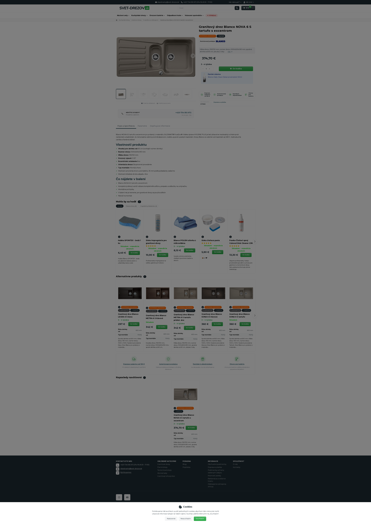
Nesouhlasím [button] (186, 519)
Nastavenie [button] (171, 519)
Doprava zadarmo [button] (207, 36)
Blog (184, 464)
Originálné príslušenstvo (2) (148, 206)
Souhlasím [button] (200, 519)
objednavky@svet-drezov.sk (131, 469)
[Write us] (117, 472)
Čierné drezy (162, 467)
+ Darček (221, 36)
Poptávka (186, 467)
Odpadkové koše (174, 15)
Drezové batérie (156, 15)
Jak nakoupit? (234, 2)
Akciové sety (122, 15)
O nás (235, 464)
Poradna (187, 461)
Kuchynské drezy (124, 20)
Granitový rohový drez (166, 476)
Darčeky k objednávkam (237, 94)
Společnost (238, 461)
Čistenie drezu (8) (131, 206)
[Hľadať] (237, 8)
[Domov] (134, 8)
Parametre (142, 126)
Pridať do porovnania (164, 103)
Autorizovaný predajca (221, 94)
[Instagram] (119, 497)
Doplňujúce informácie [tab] (160, 126)
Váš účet (249, 2)
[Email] (117, 469)
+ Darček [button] (135, 310)
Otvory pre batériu (237, 364)
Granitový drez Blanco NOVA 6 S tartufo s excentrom (184, 418)
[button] (253, 8)
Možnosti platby (214, 476)
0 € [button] (248, 8)
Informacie (213, 461)
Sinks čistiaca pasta (211, 240)
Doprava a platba (220, 102)
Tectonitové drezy (164, 470)
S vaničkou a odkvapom (150, 20)
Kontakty (236, 467)
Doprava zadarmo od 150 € (207, 94)
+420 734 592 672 (183, 113)
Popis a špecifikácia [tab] (126, 126)
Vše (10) (119, 206)
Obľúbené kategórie (166, 461)
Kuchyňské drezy (138, 15)
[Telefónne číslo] (117, 465)
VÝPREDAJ (212, 15)
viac (229, 52)
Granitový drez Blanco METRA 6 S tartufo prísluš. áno (184, 317)
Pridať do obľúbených (149, 103)
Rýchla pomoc (125, 472)
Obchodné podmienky (217, 464)
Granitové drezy (136, 20)
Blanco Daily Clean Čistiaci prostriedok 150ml (225, 77)
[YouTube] (127, 497)
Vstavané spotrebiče (193, 15)
